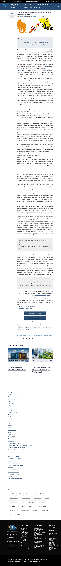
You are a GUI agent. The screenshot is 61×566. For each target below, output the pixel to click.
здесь (40, 87)
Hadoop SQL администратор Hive (26, 306)
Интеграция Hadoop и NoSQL (25, 308)
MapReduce (21, 70)
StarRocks (10, 434)
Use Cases (11, 441)
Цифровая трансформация (15, 478)
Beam (9, 394)
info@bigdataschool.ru (17, 1)
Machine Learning (12, 416)
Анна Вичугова (23, 16)
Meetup (10, 419)
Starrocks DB (11, 436)
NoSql (9, 425)
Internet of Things (12, 412)
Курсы (32, 4)
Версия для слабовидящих (33, 1)
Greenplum (11, 403)
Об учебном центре (24, 529)
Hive (34, 16)
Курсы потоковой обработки (15, 465)
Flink (9, 401)
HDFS (48, 66)
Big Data (48, 302)
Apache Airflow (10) (39, 493)
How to (10, 410)
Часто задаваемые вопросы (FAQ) (25, 547)
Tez (34, 335)
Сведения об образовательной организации (25, 532)
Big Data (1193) (31, 502)
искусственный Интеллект (15, 458)
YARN (47, 74)
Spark (9, 432)
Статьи (10, 476)
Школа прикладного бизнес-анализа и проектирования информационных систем (54, 537)
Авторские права (25, 544)
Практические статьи (13, 469)
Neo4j (9, 421)
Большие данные (39, 335)
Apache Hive (49, 51)
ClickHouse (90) (25, 510)
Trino (9, 438)
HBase (9, 405)
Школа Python (53, 533)
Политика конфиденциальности (40, 538)
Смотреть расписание (35, 313)
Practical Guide (12, 430)
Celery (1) (23, 506)
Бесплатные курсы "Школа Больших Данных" (20, 445)
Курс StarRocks (12, 461)
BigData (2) (42, 502)
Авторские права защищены (15, 559)
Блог (38, 4)
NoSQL (33, 64)
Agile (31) (12, 493)
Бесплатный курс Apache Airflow (16, 447)
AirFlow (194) (28, 493)
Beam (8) (47, 498)
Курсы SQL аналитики (14, 463)
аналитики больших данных (28, 93)
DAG (47, 82)
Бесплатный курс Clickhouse (15, 452)
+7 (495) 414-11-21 (15, 6)
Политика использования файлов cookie (38, 541)
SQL (32, 335)
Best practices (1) (14, 502)
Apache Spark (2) (26, 498)
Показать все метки (15, 514)
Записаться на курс (34, 318)
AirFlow (10, 392)
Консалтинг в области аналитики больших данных (53, 543)
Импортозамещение (13, 456)
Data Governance (12, 399)
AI (8, 390)
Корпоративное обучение (25, 535)
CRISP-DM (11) (45, 510)
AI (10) (19, 493)
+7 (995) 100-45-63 (5, 1)
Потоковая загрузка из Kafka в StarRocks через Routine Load (41, 369)
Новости (10, 467)
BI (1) (23, 502)
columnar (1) (36, 510)
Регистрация (28, 7)
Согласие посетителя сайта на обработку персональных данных (39, 545)
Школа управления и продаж (53, 548)
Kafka (9, 414)
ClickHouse (11, 397)
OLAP (9, 427)
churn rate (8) (42, 506)
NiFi (9, 423)
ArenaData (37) (37, 498)
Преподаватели (25, 538)
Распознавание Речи (13, 474)
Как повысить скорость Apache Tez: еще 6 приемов (36, 44)
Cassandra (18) (13, 506)
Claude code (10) (14, 510)
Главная (26, 4)
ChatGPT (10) (32, 506)
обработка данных (48, 335)
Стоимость (45, 4)
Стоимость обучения (24, 540)
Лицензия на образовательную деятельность (38, 529)
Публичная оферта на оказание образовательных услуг (39, 534)
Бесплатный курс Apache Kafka (16, 450)
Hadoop (45, 66)
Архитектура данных (13, 443)
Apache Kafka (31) (14, 498)
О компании (36, 7)
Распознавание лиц (13, 472)
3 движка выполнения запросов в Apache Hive (35, 42)
